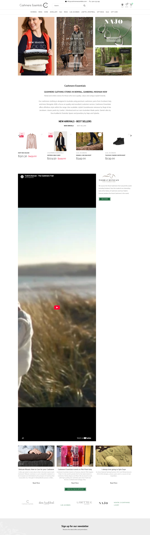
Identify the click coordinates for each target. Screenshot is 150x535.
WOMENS (33, 12)
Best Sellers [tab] (81, 126)
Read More (36, 483)
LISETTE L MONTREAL (88, 12)
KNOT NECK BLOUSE (23, 153)
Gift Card (114, 12)
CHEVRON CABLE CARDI (53, 155)
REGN (66, 12)
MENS (40, 12)
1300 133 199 (95, 1)
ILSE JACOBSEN (74, 12)
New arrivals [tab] (69, 126)
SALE (107, 12)
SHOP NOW (36, 65)
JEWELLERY (53, 12)
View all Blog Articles (75, 489)
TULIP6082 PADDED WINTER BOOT (115, 155)
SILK (60, 12)
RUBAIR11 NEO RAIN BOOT (83, 155)
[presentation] (19, 135)
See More (104, 199)
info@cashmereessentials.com (77, 1)
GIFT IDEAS (100, 12)
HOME (46, 12)
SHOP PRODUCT (113, 69)
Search (84, 5)
